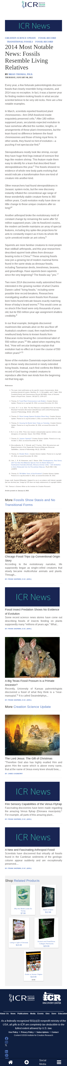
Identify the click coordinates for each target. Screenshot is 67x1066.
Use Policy (13, 1032)
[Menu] (59, 1062)
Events (40, 1014)
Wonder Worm (24, 454)
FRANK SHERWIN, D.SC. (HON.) (19, 579)
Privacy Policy (27, 1032)
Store (53, 1014)
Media (33, 1014)
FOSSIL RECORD (47, 38)
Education (62, 1014)
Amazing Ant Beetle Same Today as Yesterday (34, 423)
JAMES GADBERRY (15, 773)
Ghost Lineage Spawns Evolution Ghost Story (34, 416)
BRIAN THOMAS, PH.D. (21, 74)
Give (47, 1014)
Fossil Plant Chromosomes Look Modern (32, 401)
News (13, 1014)
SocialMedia (42, 1062)
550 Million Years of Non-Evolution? (30, 473)
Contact (55, 1032)
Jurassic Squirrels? (25, 438)
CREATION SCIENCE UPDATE (20, 38)
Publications (22, 1014)
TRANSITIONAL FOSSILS (20, 42)
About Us (4, 1014)
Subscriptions (42, 1032)
